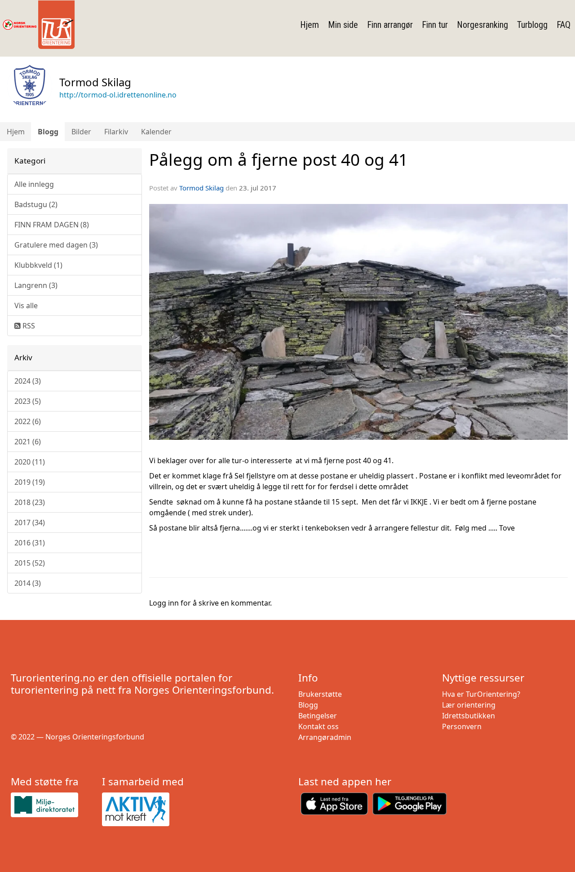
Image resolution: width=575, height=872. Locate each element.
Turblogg (532, 24)
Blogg (48, 132)
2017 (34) (29, 522)
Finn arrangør (390, 24)
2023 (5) (27, 401)
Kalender (156, 132)
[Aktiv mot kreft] (144, 809)
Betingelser (317, 716)
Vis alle (26, 305)
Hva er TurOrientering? (481, 694)
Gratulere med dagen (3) (56, 245)
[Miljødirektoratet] (53, 804)
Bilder (81, 132)
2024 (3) (27, 381)
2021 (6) (27, 442)
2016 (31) (29, 543)
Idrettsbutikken (468, 716)
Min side (343, 24)
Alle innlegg (34, 184)
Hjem (309, 24)
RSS (28, 326)
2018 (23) (29, 502)
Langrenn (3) (36, 285)
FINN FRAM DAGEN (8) (51, 225)
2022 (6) (27, 421)
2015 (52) (29, 563)
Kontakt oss (318, 726)
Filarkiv (116, 132)
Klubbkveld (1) (38, 265)
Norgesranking (482, 24)
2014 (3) (27, 583)
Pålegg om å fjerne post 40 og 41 (278, 159)
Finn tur (435, 24)
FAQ (564, 24)
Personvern (462, 726)
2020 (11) (29, 462)
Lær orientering (468, 705)
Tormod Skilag (201, 187)
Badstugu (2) (36, 204)
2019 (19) (29, 482)
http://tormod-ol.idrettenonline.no (118, 95)
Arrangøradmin (324, 737)
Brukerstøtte (320, 694)
